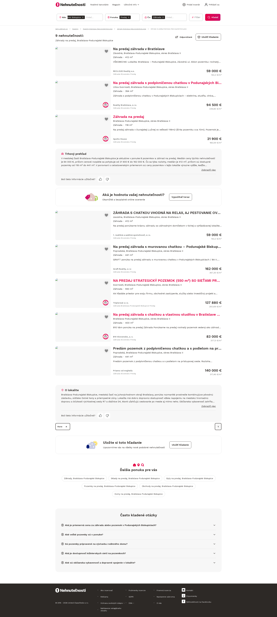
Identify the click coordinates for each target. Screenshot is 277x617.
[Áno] (100, 179)
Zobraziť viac (208, 169)
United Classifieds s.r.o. (78, 603)
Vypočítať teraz (181, 197)
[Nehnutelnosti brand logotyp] (70, 4)
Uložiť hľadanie (210, 37)
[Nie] (107, 179)
